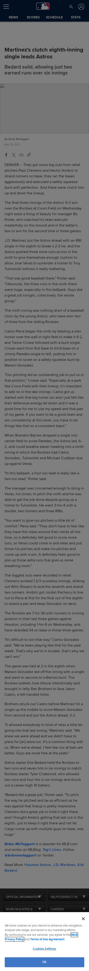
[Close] (83, 919)
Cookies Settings (44, 949)
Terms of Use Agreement (47, 939)
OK (44, 962)
